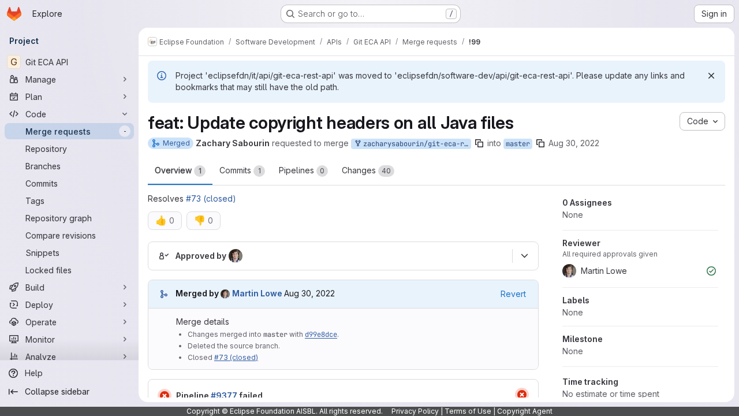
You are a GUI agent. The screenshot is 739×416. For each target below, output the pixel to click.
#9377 (224, 395)
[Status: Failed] (164, 396)
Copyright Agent (525, 411)
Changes (366, 170)
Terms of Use (468, 411)
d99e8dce (321, 334)
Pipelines (301, 170)
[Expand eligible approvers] (524, 256)
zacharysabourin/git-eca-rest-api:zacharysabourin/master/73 (415, 143)
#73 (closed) (211, 198)
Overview (178, 170)
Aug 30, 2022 (573, 143)
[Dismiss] (711, 76)
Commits (240, 170)
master (518, 143)
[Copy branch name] (479, 143)
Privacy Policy (415, 411)
